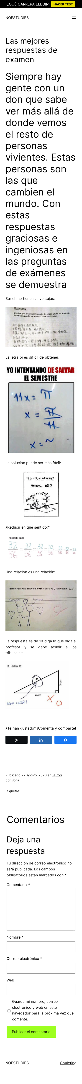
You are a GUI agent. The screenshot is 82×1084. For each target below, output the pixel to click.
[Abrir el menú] (74, 17)
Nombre (15, 937)
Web (10, 980)
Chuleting (68, 1063)
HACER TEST (63, 4)
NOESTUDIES (17, 17)
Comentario (18, 884)
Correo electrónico (24, 958)
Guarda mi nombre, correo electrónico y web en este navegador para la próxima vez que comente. (43, 1010)
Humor (57, 775)
